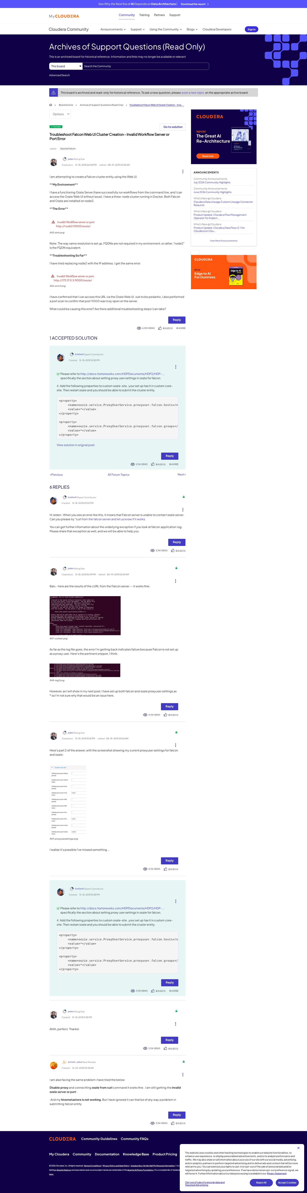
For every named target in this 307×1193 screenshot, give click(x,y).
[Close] (298, 1148)
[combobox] (145, 66)
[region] (242, 1167)
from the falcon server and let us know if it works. (114, 519)
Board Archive (66, 105)
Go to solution (172, 127)
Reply (177, 319)
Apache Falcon (68, 148)
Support (174, 15)
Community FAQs (134, 1139)
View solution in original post (76, 445)
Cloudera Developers (217, 29)
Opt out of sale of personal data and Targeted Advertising (205, 1184)
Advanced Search (59, 75)
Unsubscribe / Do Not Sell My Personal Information (153, 1166)
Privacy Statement (277, 1173)
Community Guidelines (99, 1139)
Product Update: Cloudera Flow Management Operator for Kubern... (220, 216)
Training (144, 15)
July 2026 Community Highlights (212, 182)
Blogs (191, 29)
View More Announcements (224, 240)
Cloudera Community (69, 29)
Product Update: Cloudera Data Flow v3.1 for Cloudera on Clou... (219, 229)
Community (127, 15)
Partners (159, 15)
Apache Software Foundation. (140, 1170)
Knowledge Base (136, 1154)
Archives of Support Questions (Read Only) (101, 105)
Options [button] (58, 114)
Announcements (112, 29)
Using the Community (164, 29)
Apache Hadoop (64, 1170)
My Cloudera (59, 1154)
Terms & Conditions (92, 1166)
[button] (181, 171)
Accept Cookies (287, 1182)
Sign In (251, 29)
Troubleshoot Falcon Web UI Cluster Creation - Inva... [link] (157, 105)
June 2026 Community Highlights (212, 192)
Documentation (107, 1154)
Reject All (261, 1182)
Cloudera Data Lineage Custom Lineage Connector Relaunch (223, 203)
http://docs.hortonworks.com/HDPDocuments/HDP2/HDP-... (122, 374)
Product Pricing (165, 1154)
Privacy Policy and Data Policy (116, 1166)
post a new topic (193, 92)
